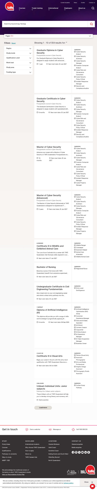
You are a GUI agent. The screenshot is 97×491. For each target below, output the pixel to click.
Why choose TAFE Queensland (35, 447)
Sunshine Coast (53, 451)
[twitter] (79, 452)
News (75, 2)
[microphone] (88, 452)
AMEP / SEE (6, 460)
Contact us (92, 2)
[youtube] (82, 452)
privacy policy (68, 483)
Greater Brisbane (53, 444)
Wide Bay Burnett (54, 457)
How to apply (29, 451)
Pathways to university (9, 454)
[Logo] (9, 10)
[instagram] (76, 452)
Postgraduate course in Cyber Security (49, 55)
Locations (52, 441)
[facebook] (73, 452)
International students (32, 444)
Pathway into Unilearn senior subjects (48, 391)
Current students (65, 2)
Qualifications (6, 451)
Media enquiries (77, 447)
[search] (91, 24)
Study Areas (6, 444)
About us (28, 454)
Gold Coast (52, 447)
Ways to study (6, 457)
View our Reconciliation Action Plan (13, 474)
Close (86, 482)
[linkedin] (85, 452)
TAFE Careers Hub (31, 457)
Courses (4, 447)
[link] (22, 10)
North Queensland (54, 460)
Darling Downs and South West (58, 454)
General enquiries (77, 444)
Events (83, 2)
